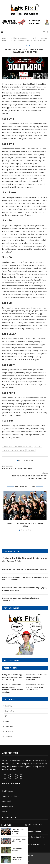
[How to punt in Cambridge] (6, 859)
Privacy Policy (7, 801)
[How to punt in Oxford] (6, 850)
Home (4, 38)
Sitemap (5, 811)
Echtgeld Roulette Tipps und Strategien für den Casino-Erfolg (25, 559)
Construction (9, 711)
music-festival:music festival (14, 450)
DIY (6, 716)
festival (38, 446)
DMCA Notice (7, 791)
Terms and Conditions (10, 796)
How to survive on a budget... (19, 840)
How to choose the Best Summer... (18, 831)
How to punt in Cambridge (18, 858)
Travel (33, 38)
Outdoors (8, 736)
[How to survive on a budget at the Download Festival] (6, 841)
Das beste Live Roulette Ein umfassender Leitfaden (24, 569)
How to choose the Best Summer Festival (25, 525)
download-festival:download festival (17, 446)
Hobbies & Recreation (19, 38)
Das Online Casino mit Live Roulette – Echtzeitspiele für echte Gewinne (25, 578)
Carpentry (8, 706)
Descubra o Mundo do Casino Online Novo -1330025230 (20, 599)
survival (31, 450)
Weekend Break (25, 45)
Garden (7, 721)
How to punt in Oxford (18, 849)
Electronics (9, 731)
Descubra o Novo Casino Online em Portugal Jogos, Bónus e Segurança (24, 588)
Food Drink (9, 726)
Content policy (7, 806)
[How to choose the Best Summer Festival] (25, 505)
